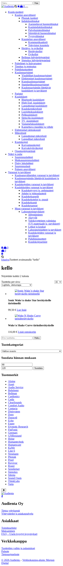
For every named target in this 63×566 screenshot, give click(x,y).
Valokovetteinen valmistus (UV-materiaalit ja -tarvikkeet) (44, 222)
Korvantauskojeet (31, 145)
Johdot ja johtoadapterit (34, 193)
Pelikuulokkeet (29, 114)
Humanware (14, 444)
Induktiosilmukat (30, 21)
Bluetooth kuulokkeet (33, 99)
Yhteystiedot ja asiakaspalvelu (17, 513)
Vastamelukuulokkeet (33, 123)
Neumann (13, 453)
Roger (11, 466)
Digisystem (14, 411)
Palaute (5, 551)
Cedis (11, 399)
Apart (11, 384)
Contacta (12, 408)
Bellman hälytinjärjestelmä (36, 57)
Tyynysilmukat (36, 36)
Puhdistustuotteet (24, 69)
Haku (36, 338)
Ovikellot (33, 54)
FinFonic (13, 429)
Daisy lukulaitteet (24, 163)
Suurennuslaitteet (24, 157)
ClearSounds (15, 402)
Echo (11, 420)
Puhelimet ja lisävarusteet (28, 63)
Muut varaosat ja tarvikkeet (29, 208)
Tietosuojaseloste (10, 554)
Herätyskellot (35, 51)
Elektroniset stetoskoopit (28, 130)
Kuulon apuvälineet (25, 15)
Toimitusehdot (8, 528)
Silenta (11, 475)
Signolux (13, 472)
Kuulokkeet (21, 96)
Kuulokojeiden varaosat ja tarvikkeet (34, 184)
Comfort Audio (16, 405)
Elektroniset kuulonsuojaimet (37, 78)
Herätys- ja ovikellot (32, 48)
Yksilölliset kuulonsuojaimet (37, 75)
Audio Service (15, 387)
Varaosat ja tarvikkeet (19, 172)
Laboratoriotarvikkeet (33, 211)
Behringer (13, 390)
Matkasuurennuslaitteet (27, 160)
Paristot (19, 93)
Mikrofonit (20, 133)
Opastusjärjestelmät (25, 151)
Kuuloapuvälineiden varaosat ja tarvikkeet (37, 175)
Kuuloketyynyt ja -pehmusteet (37, 190)
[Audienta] (7, 6)
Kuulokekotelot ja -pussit (35, 199)
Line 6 (11, 450)
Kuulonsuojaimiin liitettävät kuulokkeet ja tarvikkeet (36, 89)
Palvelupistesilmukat (39, 30)
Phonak (12, 456)
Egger (11, 423)
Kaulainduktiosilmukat (40, 27)
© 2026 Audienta (10, 560)
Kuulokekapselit (30, 196)
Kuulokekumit (29, 202)
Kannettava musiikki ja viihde (37, 126)
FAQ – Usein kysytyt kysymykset (19, 534)
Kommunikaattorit (38, 42)
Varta (11, 484)
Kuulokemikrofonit (32, 108)
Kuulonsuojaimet (24, 72)
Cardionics (13, 396)
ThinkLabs (14, 481)
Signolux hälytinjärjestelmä (36, 60)
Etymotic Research (18, 426)
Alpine (11, 381)
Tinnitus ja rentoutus (25, 66)
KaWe (11, 447)
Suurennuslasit (22, 166)
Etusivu (5, 259)
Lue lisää (21, 309)
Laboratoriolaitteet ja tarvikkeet (44, 229)
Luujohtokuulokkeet (32, 111)
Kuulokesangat (29, 205)
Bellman (12, 393)
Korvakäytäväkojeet (32, 148)
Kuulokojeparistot (37, 241)
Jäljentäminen (35, 214)
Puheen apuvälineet (25, 169)
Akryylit (32, 217)
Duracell (12, 417)
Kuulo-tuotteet (15, 12)
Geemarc (13, 432)
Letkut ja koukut (37, 226)
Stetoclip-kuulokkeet (32, 117)
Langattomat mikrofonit (34, 136)
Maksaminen (8, 531)
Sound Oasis (15, 478)
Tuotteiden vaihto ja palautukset (18, 548)
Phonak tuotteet (30, 18)
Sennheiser (14, 469)
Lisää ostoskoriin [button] (27, 331)
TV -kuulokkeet (30, 120)
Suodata (38, 368)
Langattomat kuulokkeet (34, 105)
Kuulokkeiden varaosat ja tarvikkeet (34, 187)
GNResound (15, 435)
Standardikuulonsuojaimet (35, 84)
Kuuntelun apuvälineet (34, 39)
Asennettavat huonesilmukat (43, 24)
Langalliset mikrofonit (33, 139)
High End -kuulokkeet (33, 102)
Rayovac (12, 463)
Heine (11, 438)
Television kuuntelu (38, 45)
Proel (11, 459)
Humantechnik (16, 441)
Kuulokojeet (21, 142)
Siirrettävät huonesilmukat (42, 33)
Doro (11, 414)
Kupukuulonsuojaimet (33, 81)
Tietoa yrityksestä (10, 510)
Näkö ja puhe (15, 154)
